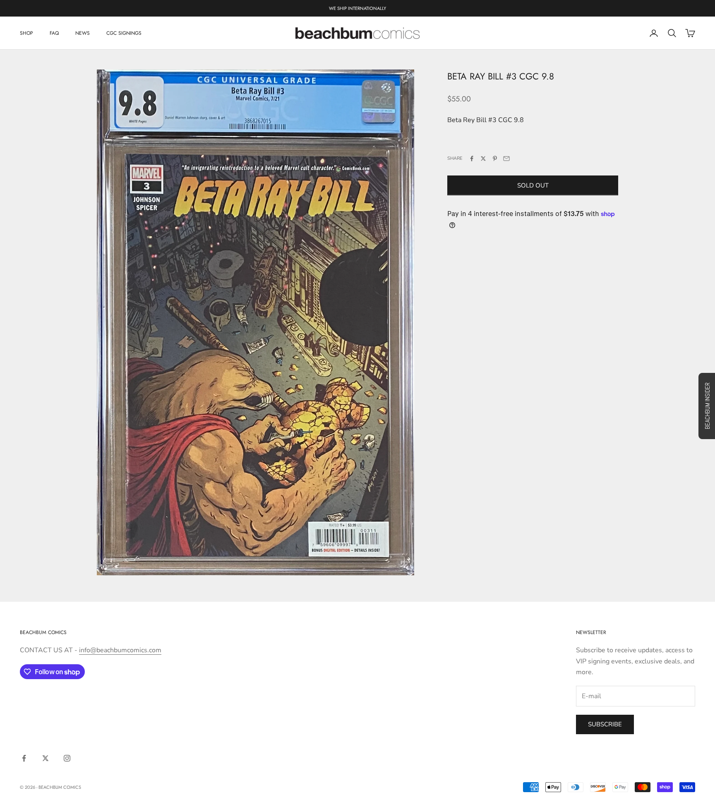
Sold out (533, 185)
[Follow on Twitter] (45, 758)
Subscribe (605, 724)
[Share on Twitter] (483, 158)
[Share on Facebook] (471, 158)
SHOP (26, 33)
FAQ (54, 33)
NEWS (82, 33)
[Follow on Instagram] (67, 758)
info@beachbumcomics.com (120, 650)
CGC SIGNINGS (124, 33)
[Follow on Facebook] (24, 758)
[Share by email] (506, 158)
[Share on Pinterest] (495, 158)
